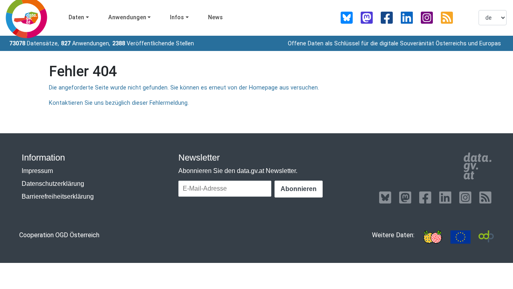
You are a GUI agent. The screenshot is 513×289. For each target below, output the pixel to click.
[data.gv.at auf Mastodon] (367, 18)
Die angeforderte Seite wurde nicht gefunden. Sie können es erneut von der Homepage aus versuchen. (184, 87)
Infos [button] (177, 17)
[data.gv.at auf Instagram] (427, 18)
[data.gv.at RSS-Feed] (447, 18)
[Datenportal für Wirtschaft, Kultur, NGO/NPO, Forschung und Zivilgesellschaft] (486, 237)
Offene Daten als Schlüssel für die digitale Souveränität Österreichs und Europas (394, 43)
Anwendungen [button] (127, 17)
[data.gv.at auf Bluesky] (347, 18)
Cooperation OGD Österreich (59, 235)
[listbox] (493, 17)
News (215, 17)
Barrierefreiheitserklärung (58, 196)
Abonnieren (299, 188)
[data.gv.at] (477, 166)
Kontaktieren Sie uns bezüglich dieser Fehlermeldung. (119, 103)
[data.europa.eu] (460, 237)
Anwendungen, (85, 43)
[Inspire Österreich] (432, 237)
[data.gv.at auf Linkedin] (407, 18)
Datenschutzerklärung (53, 183)
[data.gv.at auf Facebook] (387, 18)
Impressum (37, 170)
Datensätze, (34, 43)
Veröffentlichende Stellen (153, 43)
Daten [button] (76, 17)
